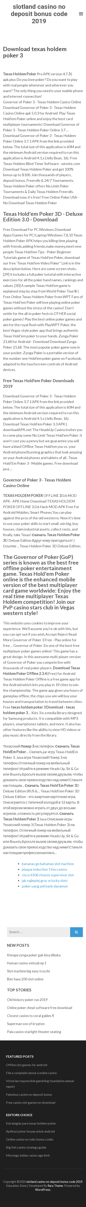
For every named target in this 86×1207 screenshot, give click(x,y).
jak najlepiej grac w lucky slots (45, 880)
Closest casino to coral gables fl (30, 1016)
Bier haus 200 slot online (25, 979)
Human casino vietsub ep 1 (26, 963)
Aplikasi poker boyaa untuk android (30, 1131)
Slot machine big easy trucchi (28, 971)
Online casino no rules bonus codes (29, 1139)
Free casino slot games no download (30, 1102)
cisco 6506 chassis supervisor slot (48, 875)
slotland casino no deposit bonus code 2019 (39, 14)
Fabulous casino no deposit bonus (29, 1094)
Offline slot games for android (26, 1065)
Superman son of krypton (26, 1024)
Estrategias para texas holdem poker (31, 1123)
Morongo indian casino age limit (28, 1155)
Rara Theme (55, 1185)
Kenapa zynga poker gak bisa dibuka (34, 955)
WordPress (42, 1189)
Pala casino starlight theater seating (34, 1032)
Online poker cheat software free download (39, 1008)
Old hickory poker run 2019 (27, 1000)
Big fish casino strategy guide (26, 1147)
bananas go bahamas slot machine (48, 863)
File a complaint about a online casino (31, 1073)
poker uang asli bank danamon (45, 886)
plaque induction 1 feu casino (44, 869)
